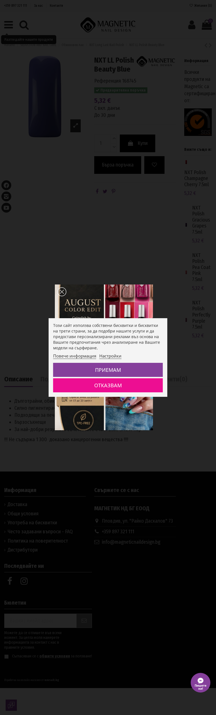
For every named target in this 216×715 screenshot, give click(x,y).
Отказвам (108, 385)
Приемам (108, 369)
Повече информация (74, 356)
